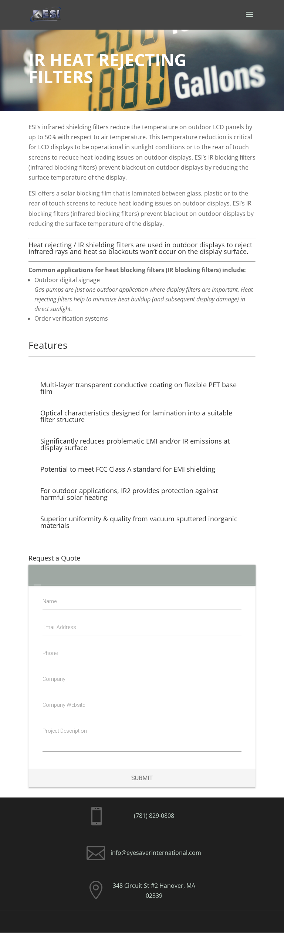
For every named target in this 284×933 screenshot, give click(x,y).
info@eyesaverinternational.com (156, 853)
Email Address (59, 627)
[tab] (37, 575)
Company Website (64, 705)
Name (50, 601)
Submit (142, 778)
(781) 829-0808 (154, 816)
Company (54, 679)
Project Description (65, 731)
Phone (50, 653)
